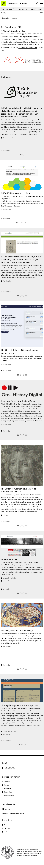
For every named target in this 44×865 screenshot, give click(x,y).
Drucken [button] (6, 825)
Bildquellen (7, 150)
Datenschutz (8, 792)
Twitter (7, 809)
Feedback (7, 828)
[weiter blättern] (42, 116)
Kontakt (6, 785)
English (6, 832)
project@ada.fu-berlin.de (27, 47)
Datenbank (6, 734)
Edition (5, 515)
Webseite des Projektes (10, 138)
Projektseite (7, 209)
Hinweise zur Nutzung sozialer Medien (13, 814)
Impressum (7, 788)
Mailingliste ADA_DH (11, 768)
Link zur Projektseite (9, 578)
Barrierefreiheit (9, 795)
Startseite (5, 18)
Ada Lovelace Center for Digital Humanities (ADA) (22, 9)
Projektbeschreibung (9, 731)
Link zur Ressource (9, 581)
